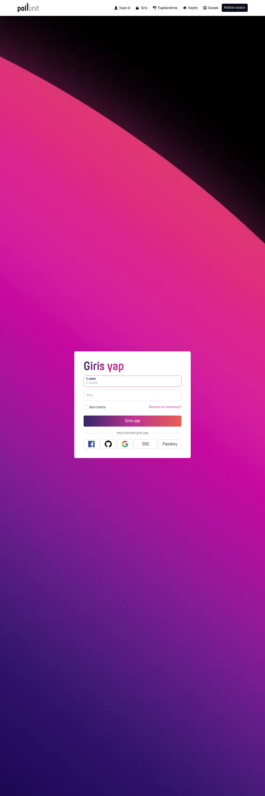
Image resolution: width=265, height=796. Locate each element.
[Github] (108, 444)
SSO (145, 444)
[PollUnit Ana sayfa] (34, 9)
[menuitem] (121, 8)
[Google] (125, 444)
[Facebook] (91, 444)
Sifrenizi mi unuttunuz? (165, 407)
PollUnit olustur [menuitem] (234, 8)
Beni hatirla (97, 407)
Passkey (170, 444)
